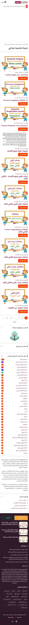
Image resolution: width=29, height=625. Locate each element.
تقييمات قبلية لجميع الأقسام (17, 150)
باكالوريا (25, 398)
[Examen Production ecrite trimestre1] (14, 114)
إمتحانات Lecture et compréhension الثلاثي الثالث (14, 6)
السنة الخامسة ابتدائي (21, 365)
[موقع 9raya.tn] (21, 2)
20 (7, 318)
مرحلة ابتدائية (18, 44)
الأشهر (21, 518)
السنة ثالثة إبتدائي (15, 596)
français (18, 591)
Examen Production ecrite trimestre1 (14, 125)
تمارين (7, 596)
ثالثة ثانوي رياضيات (21, 443)
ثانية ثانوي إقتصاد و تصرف (19, 437)
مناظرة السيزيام (23, 378)
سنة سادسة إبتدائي (12, 605)
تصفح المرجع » (23, 78)
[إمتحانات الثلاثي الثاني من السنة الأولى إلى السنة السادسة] (23, 532)
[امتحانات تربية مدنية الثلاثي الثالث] (14, 245)
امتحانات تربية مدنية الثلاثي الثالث (16, 257)
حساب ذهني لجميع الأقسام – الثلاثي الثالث (14, 177)
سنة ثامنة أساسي (7, 599)
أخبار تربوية (24, 380)
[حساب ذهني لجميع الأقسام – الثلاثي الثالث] (14, 164)
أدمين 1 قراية (24, 72)
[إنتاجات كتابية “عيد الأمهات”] (14, 296)
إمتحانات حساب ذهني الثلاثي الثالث (15, 282)
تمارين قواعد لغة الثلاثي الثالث (15, 552)
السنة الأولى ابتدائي (22, 372)
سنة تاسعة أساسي (17, 599)
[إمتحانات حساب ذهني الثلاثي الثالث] (14, 271)
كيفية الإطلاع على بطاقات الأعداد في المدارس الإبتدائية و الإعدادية (9, 523)
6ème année (24, 591)
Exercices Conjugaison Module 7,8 (15, 100)
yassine (26, 552)
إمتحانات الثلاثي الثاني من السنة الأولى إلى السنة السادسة (10, 531)
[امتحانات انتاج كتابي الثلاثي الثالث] (14, 192)
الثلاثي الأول (17, 594)
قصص (25, 453)
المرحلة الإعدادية (23, 383)
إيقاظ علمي (24, 594)
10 (11, 318)
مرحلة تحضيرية (23, 396)
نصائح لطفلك (23, 419)
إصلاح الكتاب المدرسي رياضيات (10, 537)
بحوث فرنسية (23, 422)
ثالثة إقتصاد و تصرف (21, 450)
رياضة (25, 417)
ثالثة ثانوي (24, 440)
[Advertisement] (14, 25)
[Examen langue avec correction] (14, 63)
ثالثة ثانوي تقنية (22, 448)
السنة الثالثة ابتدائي (22, 367)
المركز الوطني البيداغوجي (20, 505)
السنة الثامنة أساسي (21, 391)
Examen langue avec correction (17, 74)
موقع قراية (24, 149)
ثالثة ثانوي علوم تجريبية (20, 445)
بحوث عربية (24, 393)
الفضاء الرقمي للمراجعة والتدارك (18, 508)
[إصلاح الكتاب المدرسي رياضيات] (23, 539)
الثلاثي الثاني (24, 596)
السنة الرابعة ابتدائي (22, 370)
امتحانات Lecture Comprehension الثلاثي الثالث (16, 230)
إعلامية (22, 414)
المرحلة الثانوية (23, 427)
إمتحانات (13, 591)
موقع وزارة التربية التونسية (20, 503)
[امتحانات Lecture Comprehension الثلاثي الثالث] (14, 217)
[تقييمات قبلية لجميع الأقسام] (14, 139)
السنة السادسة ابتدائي (21, 362)
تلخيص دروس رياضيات (14, 549)
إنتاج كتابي (6, 591)
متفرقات (25, 424)
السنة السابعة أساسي (21, 385)
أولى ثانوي (24, 430)
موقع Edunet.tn (22, 500)
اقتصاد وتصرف (23, 406)
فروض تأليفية (24, 607)
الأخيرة (14, 322)
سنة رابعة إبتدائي (12, 602)
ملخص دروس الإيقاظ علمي (16, 555)
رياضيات (25, 404)
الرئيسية (25, 44)
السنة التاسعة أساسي (21, 388)
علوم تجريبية (24, 401)
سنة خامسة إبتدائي (23, 602)
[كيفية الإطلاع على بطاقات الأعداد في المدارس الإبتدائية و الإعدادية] (23, 525)
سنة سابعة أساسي (23, 605)
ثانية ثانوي (24, 432)
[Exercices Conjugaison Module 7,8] (14, 88)
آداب (26, 411)
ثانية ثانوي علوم (22, 435)
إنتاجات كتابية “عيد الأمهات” (18, 307)
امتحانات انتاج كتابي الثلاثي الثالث (16, 204)
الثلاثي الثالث (9, 594)
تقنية (25, 409)
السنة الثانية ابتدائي (22, 375)
